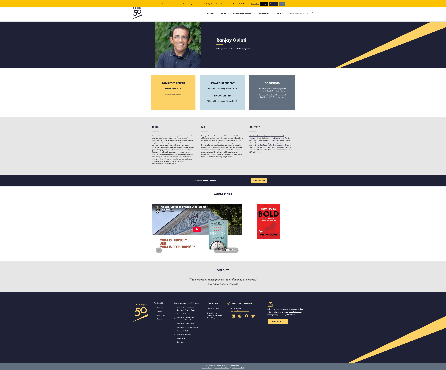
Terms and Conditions (222, 368)
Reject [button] (282, 4)
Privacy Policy (207, 368)
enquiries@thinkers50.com (240, 311)
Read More (255, 4)
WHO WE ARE (264, 13)
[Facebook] (246, 316)
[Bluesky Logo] (253, 316)
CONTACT (279, 13)
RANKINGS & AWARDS (242, 13)
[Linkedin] (233, 316)
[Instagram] (240, 316)
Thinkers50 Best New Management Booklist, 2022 (272, 95)
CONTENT (222, 13)
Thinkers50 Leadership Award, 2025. (222, 88)
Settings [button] (264, 4)
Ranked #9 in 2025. (173, 88)
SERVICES (210, 13)
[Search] (312, 13)
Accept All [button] (273, 4)
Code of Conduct (238, 368)
